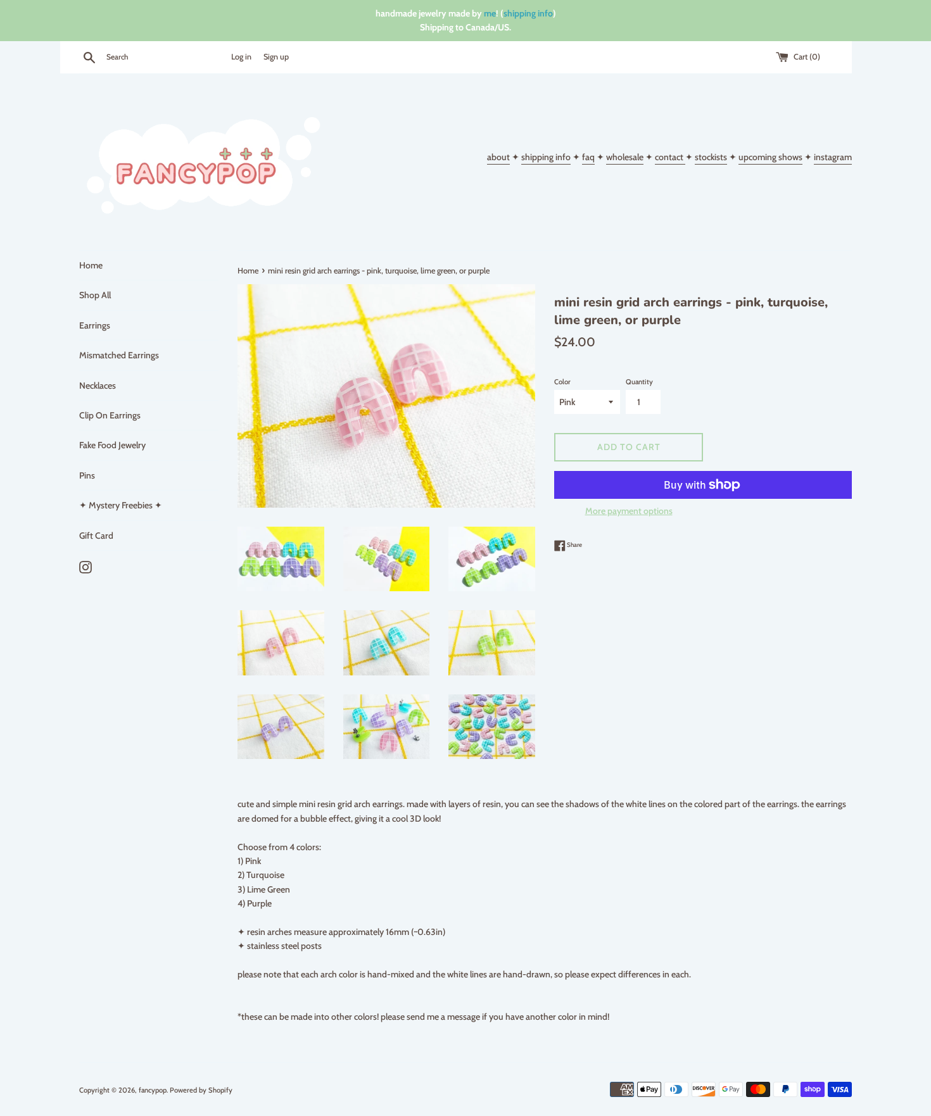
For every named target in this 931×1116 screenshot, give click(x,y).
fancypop (153, 1090)
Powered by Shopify (201, 1090)
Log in (241, 56)
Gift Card (96, 535)
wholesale (624, 157)
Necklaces (97, 385)
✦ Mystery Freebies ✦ (120, 505)
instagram (833, 157)
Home (91, 265)
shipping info (528, 13)
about (498, 157)
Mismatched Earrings (119, 355)
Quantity (639, 381)
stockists (711, 157)
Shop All (95, 295)
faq (588, 157)
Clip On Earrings (110, 415)
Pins (87, 475)
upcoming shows (770, 157)
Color (562, 381)
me (490, 13)
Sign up (276, 56)
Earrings (94, 325)
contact (670, 157)
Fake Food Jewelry (112, 445)
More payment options (629, 511)
